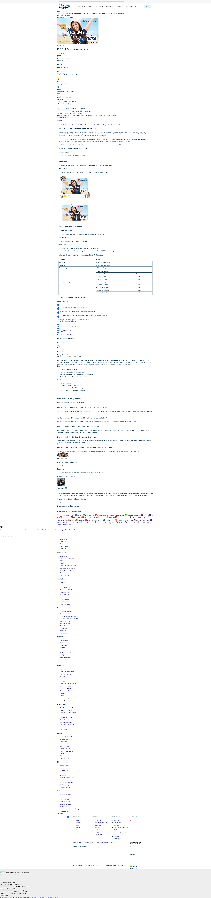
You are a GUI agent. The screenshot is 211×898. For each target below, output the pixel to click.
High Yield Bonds (64, 758)
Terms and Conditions (76, 476)
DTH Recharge (64, 811)
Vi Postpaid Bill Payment (66, 782)
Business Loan (64, 640)
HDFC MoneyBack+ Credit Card (65, 335)
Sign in (148, 6)
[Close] (1, 870)
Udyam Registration (65, 657)
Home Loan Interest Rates (67, 671)
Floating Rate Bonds (65, 748)
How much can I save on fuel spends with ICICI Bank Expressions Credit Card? (84, 447)
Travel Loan (63, 630)
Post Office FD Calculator (67, 724)
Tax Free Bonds (64, 746)
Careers (78, 822)
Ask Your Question (62, 466)
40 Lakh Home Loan (65, 688)
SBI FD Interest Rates (66, 710)
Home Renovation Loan (66, 674)
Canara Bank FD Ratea (66, 722)
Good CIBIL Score (65, 799)
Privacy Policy (115, 115)
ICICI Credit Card (64, 592)
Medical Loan (63, 628)
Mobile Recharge (64, 765)
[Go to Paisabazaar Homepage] (64, 6)
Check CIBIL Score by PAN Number (69, 558)
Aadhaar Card (117, 822)
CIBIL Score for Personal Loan (68, 561)
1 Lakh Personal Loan (66, 621)
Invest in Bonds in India (66, 737)
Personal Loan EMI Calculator (68, 616)
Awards (78, 827)
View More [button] (60, 813)
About (77, 820)
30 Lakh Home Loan (65, 686)
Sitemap (111, 842)
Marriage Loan (64, 633)
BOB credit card (64, 599)
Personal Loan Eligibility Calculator (69, 618)
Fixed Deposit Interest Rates (67, 708)
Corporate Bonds (64, 741)
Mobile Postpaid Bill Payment (68, 768)
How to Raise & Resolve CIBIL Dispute (70, 809)
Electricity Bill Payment (66, 787)
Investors (75, 842)
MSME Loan (63, 645)
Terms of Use (107, 115)
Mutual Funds (98, 834)
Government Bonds (65, 744)
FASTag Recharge (65, 785)
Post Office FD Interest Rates (68, 712)
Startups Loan (64, 655)
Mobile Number (75, 111)
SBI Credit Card (64, 585)
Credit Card (63, 582)
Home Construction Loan (67, 679)
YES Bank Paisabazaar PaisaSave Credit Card (69, 327)
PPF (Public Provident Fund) (121, 827)
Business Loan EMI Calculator (68, 662)
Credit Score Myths (65, 801)
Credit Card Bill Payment (101, 832)
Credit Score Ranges (65, 804)
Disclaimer (96, 842)
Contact (78, 825)
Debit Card (116, 820)
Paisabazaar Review (62, 73)
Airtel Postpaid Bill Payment (67, 777)
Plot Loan (62, 676)
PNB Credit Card (64, 597)
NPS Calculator (64, 729)
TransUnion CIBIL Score (66, 573)
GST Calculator (64, 727)
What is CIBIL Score (65, 794)
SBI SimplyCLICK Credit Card (64, 331)
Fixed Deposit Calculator (66, 717)
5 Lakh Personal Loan (66, 626)
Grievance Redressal (81, 830)
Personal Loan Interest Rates (68, 614)
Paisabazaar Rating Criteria (64, 59)
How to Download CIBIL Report (68, 797)
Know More (60, 71)
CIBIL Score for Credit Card (67, 568)
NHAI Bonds (63, 753)
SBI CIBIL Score (64, 563)
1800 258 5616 (63, 11)
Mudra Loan (63, 643)
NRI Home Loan (64, 681)
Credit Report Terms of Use (95, 115)
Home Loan (63, 669)
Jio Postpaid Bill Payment (67, 780)
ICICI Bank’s (120, 144)
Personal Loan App (65, 623)
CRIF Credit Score (64, 575)
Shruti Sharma (65, 103)
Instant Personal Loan (66, 611)
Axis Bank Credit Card (66, 590)
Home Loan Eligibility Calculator (68, 683)
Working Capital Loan (66, 652)
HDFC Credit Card (65, 587)
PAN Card (116, 825)
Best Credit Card (64, 602)
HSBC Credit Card (64, 594)
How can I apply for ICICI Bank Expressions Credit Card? (77, 437)
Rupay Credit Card (65, 604)
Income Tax (117, 836)
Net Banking (117, 830)
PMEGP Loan (63, 650)
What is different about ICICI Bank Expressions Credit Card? (78, 426)
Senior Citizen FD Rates (66, 720)
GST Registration (64, 659)
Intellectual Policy (104, 842)
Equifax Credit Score (65, 570)
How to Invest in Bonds (66, 751)
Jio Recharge (63, 773)
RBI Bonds (63, 756)
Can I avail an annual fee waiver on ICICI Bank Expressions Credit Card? (82, 418)
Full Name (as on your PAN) (21, 886)
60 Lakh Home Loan (65, 691)
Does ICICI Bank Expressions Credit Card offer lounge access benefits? (82, 408)
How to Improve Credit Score (68, 565)
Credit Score (63, 556)
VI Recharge (63, 775)
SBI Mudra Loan (64, 647)
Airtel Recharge (64, 770)
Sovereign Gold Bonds (66, 739)
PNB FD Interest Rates (66, 715)
